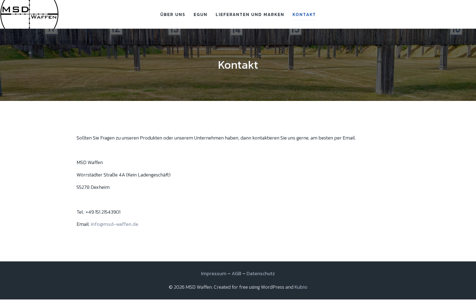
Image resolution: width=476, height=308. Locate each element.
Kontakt (304, 14)
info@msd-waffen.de (114, 224)
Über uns (172, 14)
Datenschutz (261, 273)
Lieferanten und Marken (250, 14)
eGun (200, 14)
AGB (236, 273)
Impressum (213, 273)
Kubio (300, 287)
